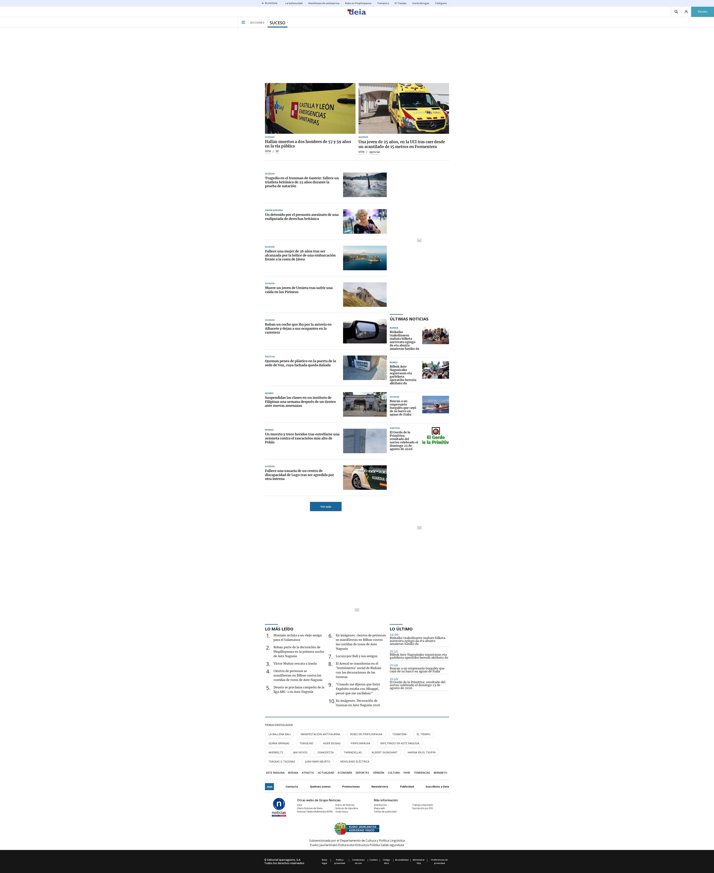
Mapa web (379, 808)
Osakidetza (326, 752)
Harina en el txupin (421, 752)
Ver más (326, 506)
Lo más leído (279, 629)
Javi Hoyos (300, 752)
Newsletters (380, 786)
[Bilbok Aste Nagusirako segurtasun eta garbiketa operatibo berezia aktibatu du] (435, 375)
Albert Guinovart (385, 752)
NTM (268, 151)
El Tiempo (423, 734)
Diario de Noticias (344, 805)
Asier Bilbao (332, 743)
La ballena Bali (279, 734)
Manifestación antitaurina (320, 734)
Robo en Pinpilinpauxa (366, 734)
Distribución (380, 805)
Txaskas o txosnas (281, 761)
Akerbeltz (275, 752)
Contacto (292, 786)
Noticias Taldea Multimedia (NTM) (314, 811)
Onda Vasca (341, 811)
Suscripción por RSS (422, 808)
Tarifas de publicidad (385, 811)
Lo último (401, 629)
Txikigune (306, 743)
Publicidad (407, 786)
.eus (269, 787)
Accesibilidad (402, 859)
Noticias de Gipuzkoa (346, 808)
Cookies (374, 859)
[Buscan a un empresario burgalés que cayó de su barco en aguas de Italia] (435, 408)
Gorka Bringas (279, 743)
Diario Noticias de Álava (309, 808)
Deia (299, 805)
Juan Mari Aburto (317, 761)
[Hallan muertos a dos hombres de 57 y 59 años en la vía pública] (310, 108)
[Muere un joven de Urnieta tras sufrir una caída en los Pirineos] (365, 294)
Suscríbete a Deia (437, 786)
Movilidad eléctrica (354, 761)
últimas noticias (409, 319)
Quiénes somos (320, 786)
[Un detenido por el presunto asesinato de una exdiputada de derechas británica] (365, 221)
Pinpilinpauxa (360, 743)
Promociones (351, 786)
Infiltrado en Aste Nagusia (399, 743)
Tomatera (399, 734)
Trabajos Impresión (422, 805)
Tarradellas (353, 752)
